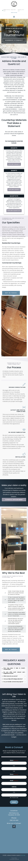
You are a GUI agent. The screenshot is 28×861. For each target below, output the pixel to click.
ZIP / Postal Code (14, 797)
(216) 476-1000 (14, 12)
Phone (14, 774)
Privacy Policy (14, 858)
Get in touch (11, 293)
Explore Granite (14, 164)
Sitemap (23, 855)
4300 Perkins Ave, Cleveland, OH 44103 (14, 814)
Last (14, 771)
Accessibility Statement (14, 859)
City (14, 792)
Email (14, 780)
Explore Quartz (14, 189)
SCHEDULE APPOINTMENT (14, 499)
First (14, 765)
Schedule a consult (14, 40)
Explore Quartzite (14, 210)
